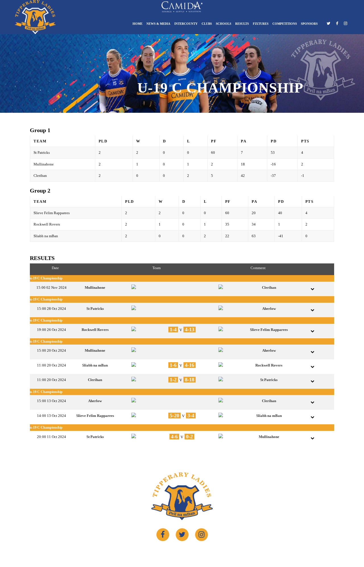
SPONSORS (309, 23)
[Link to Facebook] (337, 24)
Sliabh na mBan (95, 365)
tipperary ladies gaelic (178, 552)
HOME (137, 23)
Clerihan (269, 287)
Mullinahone (95, 287)
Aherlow (269, 308)
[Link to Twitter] (328, 24)
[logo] (35, 17)
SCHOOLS (223, 23)
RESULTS (242, 23)
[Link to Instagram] (345, 24)
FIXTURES (260, 23)
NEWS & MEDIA (158, 23)
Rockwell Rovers (95, 329)
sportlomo (227, 552)
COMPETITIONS (284, 23)
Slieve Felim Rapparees (269, 329)
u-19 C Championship (46, 278)
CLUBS (207, 23)
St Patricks (95, 308)
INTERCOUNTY (186, 23)
